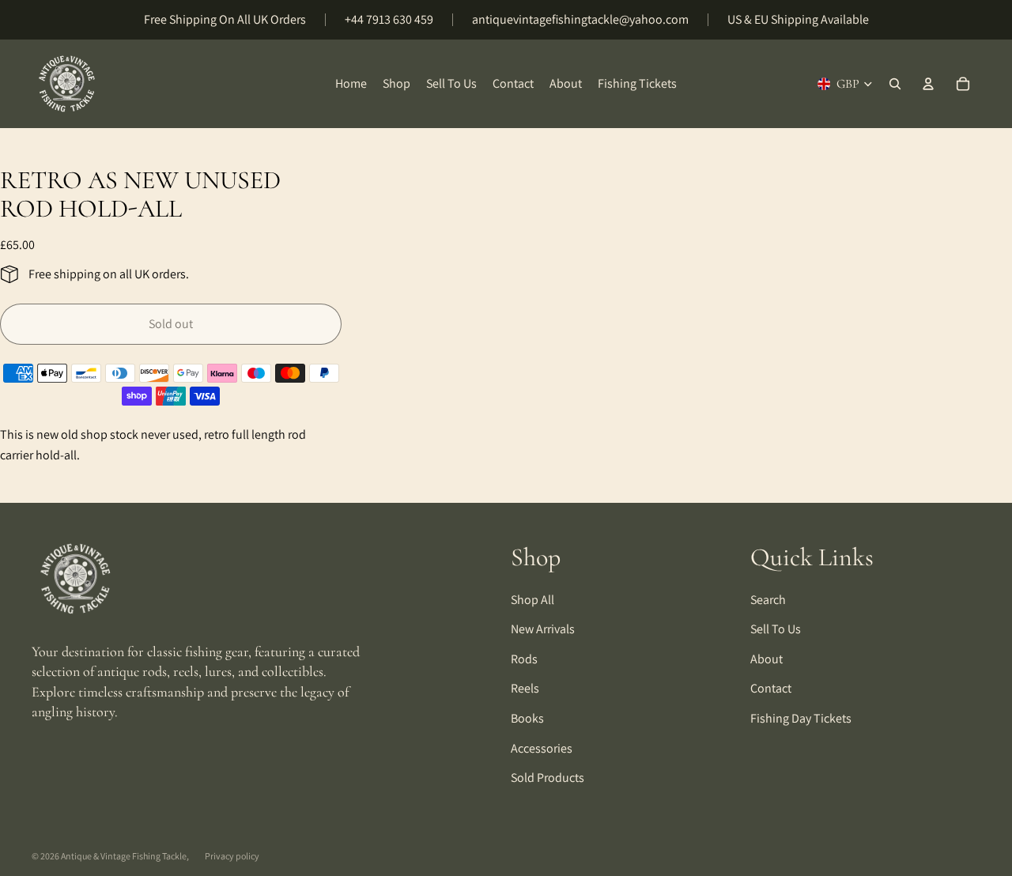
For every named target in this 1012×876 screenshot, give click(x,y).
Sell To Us (775, 629)
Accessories (541, 748)
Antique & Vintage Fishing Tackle (124, 856)
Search (768, 599)
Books (527, 718)
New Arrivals (543, 629)
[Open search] (895, 83)
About (766, 659)
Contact (770, 688)
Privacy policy (232, 856)
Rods (524, 659)
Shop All (532, 599)
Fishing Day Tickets (801, 718)
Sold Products (547, 777)
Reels (525, 688)
